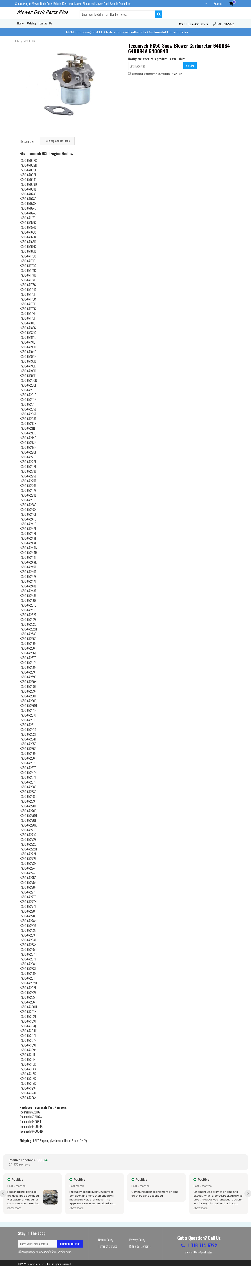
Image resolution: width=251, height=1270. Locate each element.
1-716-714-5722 (225, 24)
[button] (14, 1208)
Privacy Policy (177, 73)
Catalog (31, 23)
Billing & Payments (140, 1246)
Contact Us (46, 23)
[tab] (27, 141)
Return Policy (105, 1239)
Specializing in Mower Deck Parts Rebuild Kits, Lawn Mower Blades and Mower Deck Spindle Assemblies (73, 3)
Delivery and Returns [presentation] (57, 140)
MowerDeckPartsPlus (39, 1264)
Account (218, 3)
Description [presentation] (27, 141)
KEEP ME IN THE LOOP (70, 1244)
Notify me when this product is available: (156, 58)
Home (20, 23)
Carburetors (29, 41)
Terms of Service (107, 1246)
